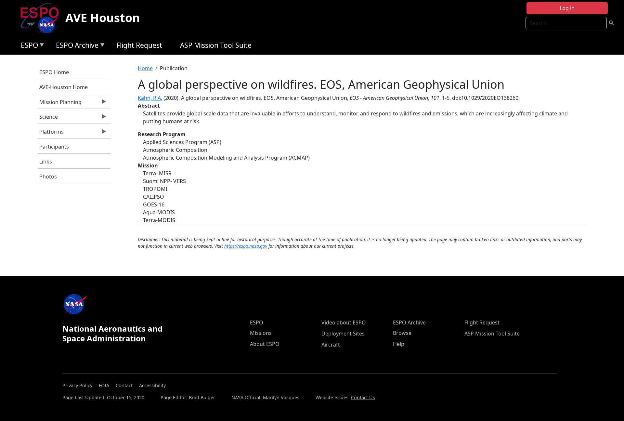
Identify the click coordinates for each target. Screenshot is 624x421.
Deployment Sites (343, 333)
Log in (567, 8)
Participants (54, 146)
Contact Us (363, 397)
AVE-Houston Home (63, 87)
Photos (48, 176)
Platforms (51, 133)
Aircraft (330, 344)
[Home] (42, 18)
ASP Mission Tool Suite (216, 45)
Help (398, 344)
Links (45, 161)
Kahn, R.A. (150, 97)
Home (145, 68)
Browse (402, 332)
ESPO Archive (75, 46)
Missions (261, 332)
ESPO (28, 46)
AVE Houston (102, 18)
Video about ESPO (343, 322)
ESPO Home (54, 72)
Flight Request (139, 45)
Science (48, 118)
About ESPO (265, 344)
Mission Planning (60, 104)
